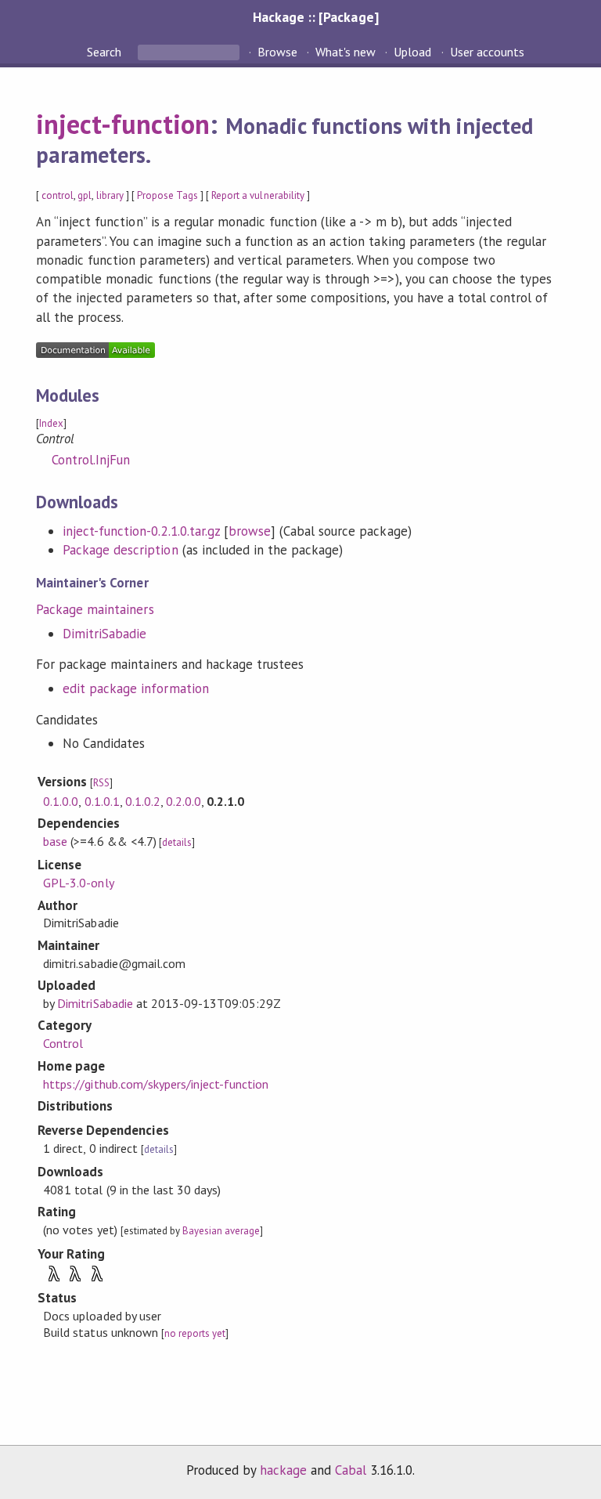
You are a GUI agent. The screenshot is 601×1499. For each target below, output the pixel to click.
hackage (283, 1470)
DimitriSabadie (104, 633)
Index (51, 423)
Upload (412, 52)
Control (63, 1043)
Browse (277, 52)
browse (250, 531)
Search (105, 52)
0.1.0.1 (102, 801)
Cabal (350, 1470)
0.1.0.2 (142, 801)
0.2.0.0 (183, 801)
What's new (345, 52)
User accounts (487, 52)
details (177, 842)
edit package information (136, 688)
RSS (101, 782)
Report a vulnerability (257, 195)
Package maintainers (94, 609)
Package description (120, 549)
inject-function (123, 124)
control (57, 195)
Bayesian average (221, 1230)
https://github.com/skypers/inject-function (155, 1084)
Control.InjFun (91, 459)
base (55, 841)
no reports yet (194, 1333)
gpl (84, 195)
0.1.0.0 (60, 801)
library (110, 195)
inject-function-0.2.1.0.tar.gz (141, 531)
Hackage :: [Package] (315, 17)
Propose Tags (167, 195)
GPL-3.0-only (78, 882)
